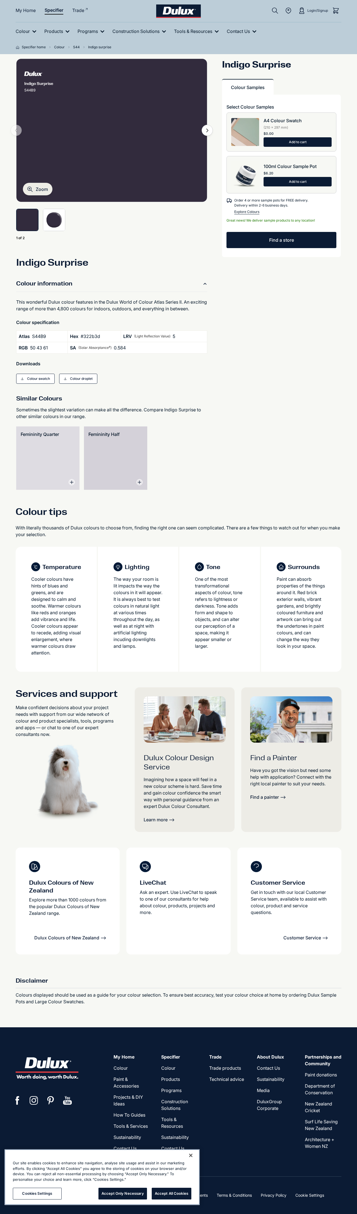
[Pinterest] (51, 1100)
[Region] (288, 10)
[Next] (207, 130)
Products (170, 1079)
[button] (37, 189)
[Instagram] (34, 1100)
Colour (121, 1068)
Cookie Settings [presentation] (309, 1195)
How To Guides (129, 1115)
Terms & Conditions (234, 1195)
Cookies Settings (37, 1193)
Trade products (225, 1068)
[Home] (19, 47)
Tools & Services (131, 1126)
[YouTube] (67, 1100)
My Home (26, 10)
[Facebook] (17, 1100)
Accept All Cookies (171, 1193)
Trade (78, 10)
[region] (102, 1177)
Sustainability (127, 1137)
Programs (171, 1090)
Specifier (54, 10)
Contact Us (125, 1148)
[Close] (191, 1155)
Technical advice (226, 1079)
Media (263, 1090)
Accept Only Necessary (123, 1193)
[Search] (275, 10)
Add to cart (298, 142)
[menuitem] (27, 31)
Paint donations (321, 1075)
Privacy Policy (273, 1195)
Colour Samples (248, 87)
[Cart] (335, 10)
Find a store (281, 240)
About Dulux (270, 1057)
